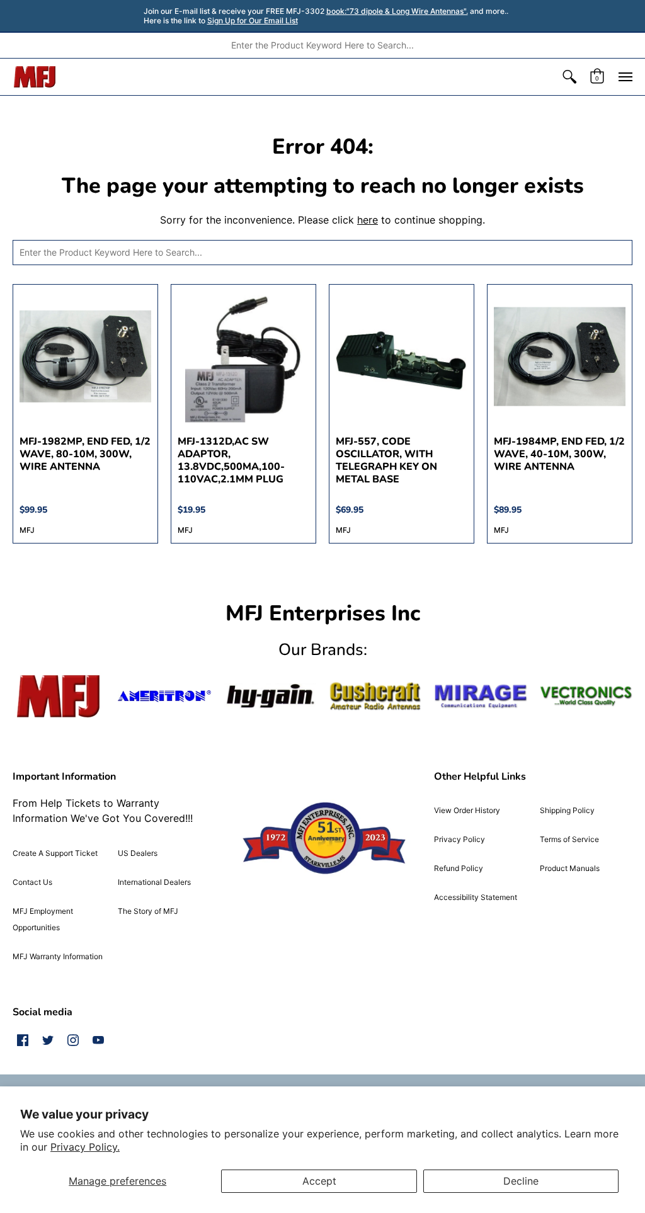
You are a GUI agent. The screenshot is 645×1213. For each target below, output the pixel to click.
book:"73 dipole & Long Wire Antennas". (397, 11)
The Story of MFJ (148, 911)
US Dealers (137, 853)
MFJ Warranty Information (58, 956)
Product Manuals (570, 868)
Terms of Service (569, 839)
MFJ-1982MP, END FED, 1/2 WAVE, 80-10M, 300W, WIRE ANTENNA (85, 454)
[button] (569, 77)
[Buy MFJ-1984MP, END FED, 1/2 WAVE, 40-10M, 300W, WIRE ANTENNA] (559, 357)
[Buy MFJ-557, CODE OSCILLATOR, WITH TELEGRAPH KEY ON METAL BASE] (401, 357)
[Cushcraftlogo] (375, 696)
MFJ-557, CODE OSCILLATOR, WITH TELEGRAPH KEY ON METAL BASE (386, 460)
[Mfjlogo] (59, 696)
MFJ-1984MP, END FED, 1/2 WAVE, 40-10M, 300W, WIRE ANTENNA (559, 454)
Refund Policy (458, 868)
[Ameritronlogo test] (164, 696)
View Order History (467, 810)
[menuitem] (569, 77)
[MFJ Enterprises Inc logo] (35, 77)
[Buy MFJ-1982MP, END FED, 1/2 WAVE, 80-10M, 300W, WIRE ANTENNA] (85, 357)
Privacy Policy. (85, 1147)
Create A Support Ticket (55, 853)
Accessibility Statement (475, 897)
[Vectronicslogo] (586, 696)
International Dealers (154, 882)
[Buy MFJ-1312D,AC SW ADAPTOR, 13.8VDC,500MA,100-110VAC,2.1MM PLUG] (243, 357)
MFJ (27, 530)
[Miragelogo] (480, 696)
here (367, 220)
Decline (521, 1181)
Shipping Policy (567, 810)
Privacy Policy (459, 839)
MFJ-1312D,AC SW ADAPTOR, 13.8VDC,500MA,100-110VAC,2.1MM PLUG (231, 460)
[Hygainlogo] (270, 696)
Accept (319, 1181)
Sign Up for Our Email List (252, 20)
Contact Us (32, 882)
